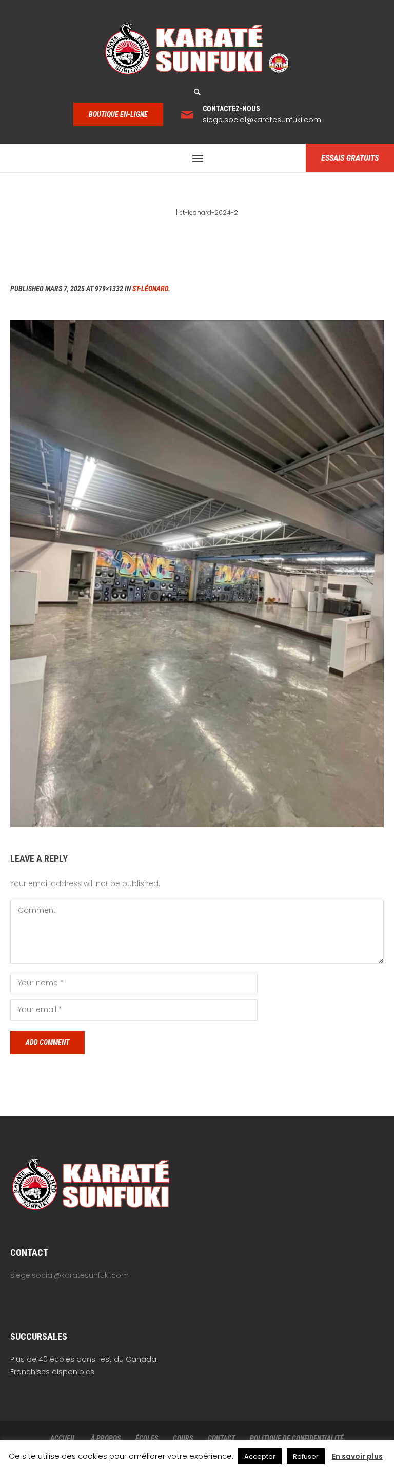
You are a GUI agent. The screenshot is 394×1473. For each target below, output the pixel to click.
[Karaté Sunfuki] (197, 48)
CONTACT (221, 1438)
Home (165, 212)
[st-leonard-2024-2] (197, 573)
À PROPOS (106, 1438)
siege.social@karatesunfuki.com (262, 120)
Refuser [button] (306, 1456)
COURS (183, 1438)
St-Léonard (150, 289)
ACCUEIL (63, 1438)
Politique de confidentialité (297, 1438)
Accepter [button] (259, 1456)
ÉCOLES (146, 1438)
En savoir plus (357, 1456)
